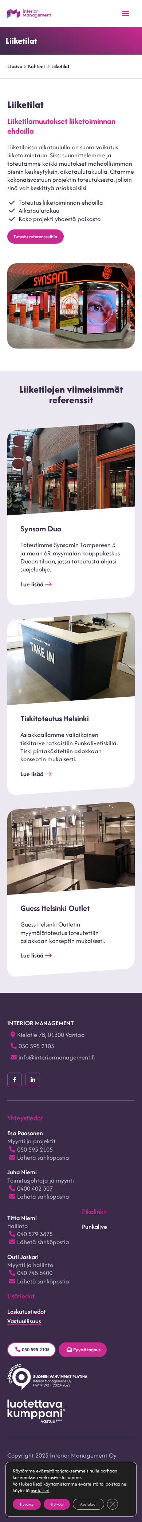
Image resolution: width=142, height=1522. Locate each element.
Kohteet (36, 66)
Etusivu (14, 66)
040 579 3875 (35, 1234)
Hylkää (57, 1504)
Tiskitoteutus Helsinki (54, 718)
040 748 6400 (34, 1273)
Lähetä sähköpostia (43, 1157)
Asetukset (88, 1504)
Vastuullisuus (24, 1321)
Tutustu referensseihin (35, 236)
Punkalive (94, 1226)
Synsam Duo (41, 528)
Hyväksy (26, 1504)
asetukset (40, 1490)
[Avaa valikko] (125, 13)
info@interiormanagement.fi (57, 1057)
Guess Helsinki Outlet (55, 908)
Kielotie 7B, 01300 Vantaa (51, 1035)
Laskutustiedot (26, 1311)
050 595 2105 (36, 1046)
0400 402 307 (35, 1188)
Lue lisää (31, 584)
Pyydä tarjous (86, 1349)
